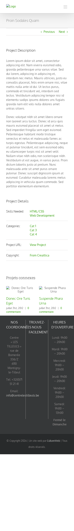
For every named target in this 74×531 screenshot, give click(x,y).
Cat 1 (33, 226)
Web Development (42, 215)
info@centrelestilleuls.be (22, 395)
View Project (38, 245)
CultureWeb (53, 440)
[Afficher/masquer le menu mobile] (66, 7)
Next (62, 31)
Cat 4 (33, 234)
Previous (49, 31)
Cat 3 (33, 230)
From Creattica (39, 255)
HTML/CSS (37, 211)
